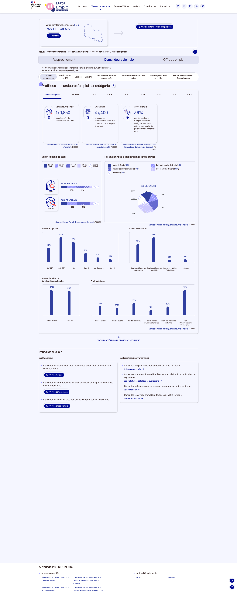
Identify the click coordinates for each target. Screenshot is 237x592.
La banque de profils (133, 369)
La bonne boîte (130, 389)
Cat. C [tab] (126, 94)
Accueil (42, 52)
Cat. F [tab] (174, 94)
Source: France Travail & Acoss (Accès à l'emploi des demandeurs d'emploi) (139, 145)
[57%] (185, 302)
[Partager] (232, 580)
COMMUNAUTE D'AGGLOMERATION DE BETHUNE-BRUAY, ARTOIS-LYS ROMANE (87, 580)
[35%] (69, 302)
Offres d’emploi (173, 59)
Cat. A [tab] (94, 94)
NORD (138, 577)
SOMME (171, 577)
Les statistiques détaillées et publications (142, 381)
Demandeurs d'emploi (119, 59)
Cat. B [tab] (110, 94)
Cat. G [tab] (189, 94)
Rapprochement (64, 59)
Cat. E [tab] (158, 94)
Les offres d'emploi (132, 398)
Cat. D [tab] (142, 94)
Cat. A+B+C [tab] (75, 94)
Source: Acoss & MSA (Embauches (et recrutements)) (101, 145)
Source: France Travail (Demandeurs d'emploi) (62, 145)
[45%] (154, 249)
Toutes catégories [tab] (52, 94)
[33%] (61, 249)
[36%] (52, 302)
